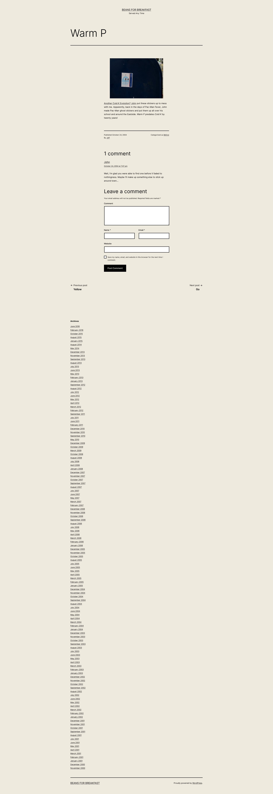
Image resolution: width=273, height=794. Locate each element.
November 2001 (77, 724)
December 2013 (77, 352)
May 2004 (75, 615)
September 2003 (78, 644)
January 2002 (76, 717)
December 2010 (77, 429)
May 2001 (74, 746)
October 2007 (76, 480)
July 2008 (74, 461)
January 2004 (76, 629)
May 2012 (74, 399)
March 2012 (75, 407)
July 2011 (74, 418)
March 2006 (75, 538)
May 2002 (74, 702)
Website (108, 243)
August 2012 (76, 388)
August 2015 (76, 337)
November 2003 (77, 637)
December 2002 (77, 677)
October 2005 (76, 556)
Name (107, 230)
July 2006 (74, 527)
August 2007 (76, 487)
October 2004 (76, 596)
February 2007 (76, 505)
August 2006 (76, 523)
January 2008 (76, 469)
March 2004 (75, 622)
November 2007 (77, 476)
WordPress (197, 783)
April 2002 (75, 706)
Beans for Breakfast (136, 9)
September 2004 (78, 600)
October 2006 (76, 516)
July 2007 (74, 491)
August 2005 (76, 560)
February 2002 (77, 713)
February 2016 (76, 330)
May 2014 (74, 348)
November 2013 (77, 356)
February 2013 (76, 377)
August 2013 (76, 363)
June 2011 (74, 421)
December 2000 (77, 764)
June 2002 (75, 699)
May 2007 (74, 498)
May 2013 (74, 374)
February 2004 (77, 626)
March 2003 (75, 666)
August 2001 (76, 735)
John (133, 103)
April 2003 (75, 662)
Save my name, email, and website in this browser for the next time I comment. (135, 258)
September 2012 (77, 385)
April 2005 (75, 575)
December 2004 (77, 589)
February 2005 (77, 582)
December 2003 (77, 633)
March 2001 (75, 753)
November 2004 (77, 593)
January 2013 (76, 381)
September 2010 (77, 436)
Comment (108, 203)
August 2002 (76, 691)
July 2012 (74, 392)
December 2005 (77, 549)
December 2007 (77, 472)
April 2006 (75, 534)
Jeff (108, 138)
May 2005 (74, 571)
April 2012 (74, 403)
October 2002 (76, 684)
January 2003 (76, 673)
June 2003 (75, 655)
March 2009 (75, 450)
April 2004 (75, 618)
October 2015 (76, 334)
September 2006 (78, 520)
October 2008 (76, 454)
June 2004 (75, 611)
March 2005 (75, 578)
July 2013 (74, 366)
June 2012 (75, 396)
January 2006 (76, 545)
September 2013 (77, 359)
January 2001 (76, 761)
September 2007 (77, 483)
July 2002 (74, 695)
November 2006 (77, 512)
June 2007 (75, 494)
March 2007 (75, 501)
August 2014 (76, 345)
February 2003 (77, 669)
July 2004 (74, 607)
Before (166, 135)
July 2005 (74, 564)
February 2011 (76, 425)
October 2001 (76, 728)
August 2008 (76, 458)
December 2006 (77, 509)
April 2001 (74, 750)
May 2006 (74, 531)
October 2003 (76, 640)
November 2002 (77, 680)
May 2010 (74, 439)
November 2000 (77, 768)
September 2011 (77, 414)
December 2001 (77, 721)
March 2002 (75, 710)
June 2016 (75, 326)
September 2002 (78, 688)
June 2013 (75, 370)
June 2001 (75, 742)
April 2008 (75, 465)
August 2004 (76, 604)
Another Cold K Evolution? (117, 103)
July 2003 (74, 651)
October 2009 (76, 447)
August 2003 (76, 648)
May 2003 (74, 658)
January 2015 (76, 341)
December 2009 (77, 443)
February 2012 (76, 410)
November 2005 (77, 553)
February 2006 (77, 542)
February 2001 (76, 757)
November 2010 (77, 432)
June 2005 (75, 567)
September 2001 (77, 731)
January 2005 (76, 586)
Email (142, 230)
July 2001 (74, 739)
